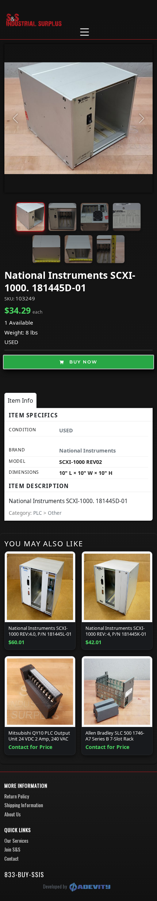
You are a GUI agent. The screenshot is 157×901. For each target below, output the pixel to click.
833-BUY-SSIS (24, 874)
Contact (11, 858)
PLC (38, 512)
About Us (12, 814)
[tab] (20, 400)
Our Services (16, 840)
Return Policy (16, 796)
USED (11, 342)
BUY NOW (82, 362)
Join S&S (12, 849)
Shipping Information (23, 805)
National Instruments (87, 450)
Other (55, 512)
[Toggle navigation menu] (84, 32)
